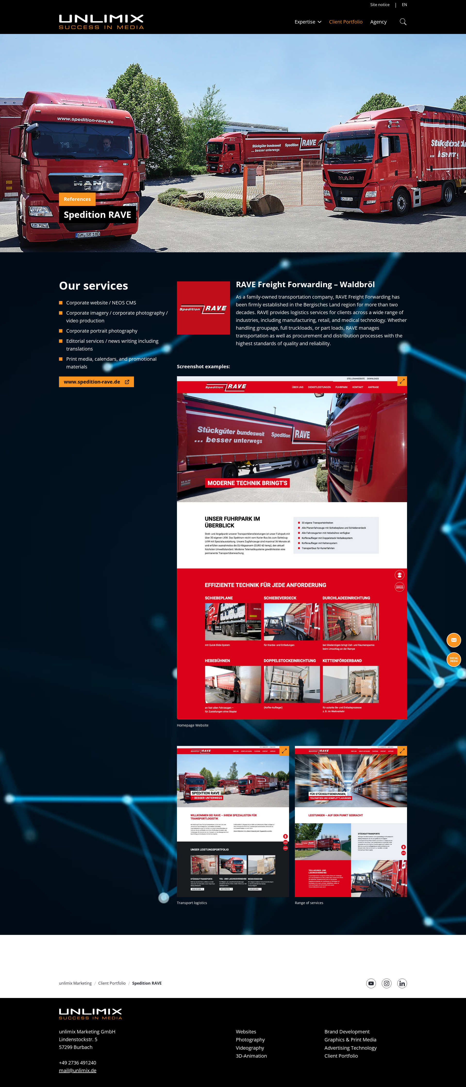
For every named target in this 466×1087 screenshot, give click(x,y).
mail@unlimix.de (77, 1070)
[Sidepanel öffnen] (454, 640)
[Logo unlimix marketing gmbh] (101, 21)
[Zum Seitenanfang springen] (454, 1075)
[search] (401, 22)
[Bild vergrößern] (402, 381)
